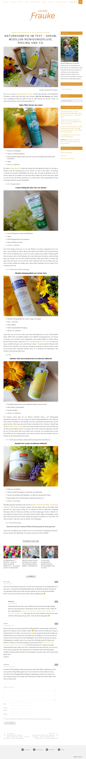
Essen (27, 2)
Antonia (63, 135)
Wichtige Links (61, 2)
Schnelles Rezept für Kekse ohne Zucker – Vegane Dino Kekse (71, 115)
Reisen (21, 2)
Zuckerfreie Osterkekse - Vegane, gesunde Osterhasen (69, 112)
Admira (6, 664)
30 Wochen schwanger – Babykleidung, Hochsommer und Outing (48, 564)
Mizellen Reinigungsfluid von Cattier (36, 342)
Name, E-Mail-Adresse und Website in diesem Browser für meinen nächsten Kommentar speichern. (28, 719)
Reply (56, 581)
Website (5, 714)
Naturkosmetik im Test (27, 32)
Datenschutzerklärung (66, 152)
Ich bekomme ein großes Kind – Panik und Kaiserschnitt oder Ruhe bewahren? (70, 141)
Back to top (77, 756)
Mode (43, 2)
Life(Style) (51, 2)
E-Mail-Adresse (6, 709)
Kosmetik (14, 2)
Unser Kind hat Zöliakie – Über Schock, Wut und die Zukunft (71, 131)
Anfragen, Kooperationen (67, 158)
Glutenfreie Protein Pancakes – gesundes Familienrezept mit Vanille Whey (71, 127)
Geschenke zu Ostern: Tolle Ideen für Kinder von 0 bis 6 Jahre (70, 121)
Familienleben (35, 2)
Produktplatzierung (42, 32)
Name (5, 704)
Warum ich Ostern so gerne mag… (71, 122)
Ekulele (6, 2)
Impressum (64, 155)
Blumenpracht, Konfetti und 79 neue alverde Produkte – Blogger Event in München (12, 564)
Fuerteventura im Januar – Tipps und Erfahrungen (71, 136)
